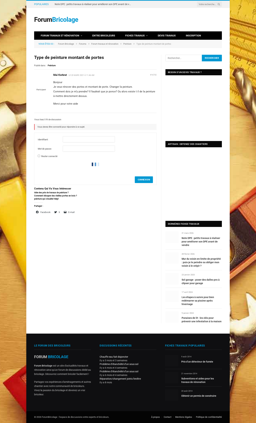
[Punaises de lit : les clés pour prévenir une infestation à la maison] (172, 317)
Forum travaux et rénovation (60, 35)
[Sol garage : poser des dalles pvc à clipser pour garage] (172, 278)
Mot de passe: (45, 148)
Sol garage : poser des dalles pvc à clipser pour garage (201, 281)
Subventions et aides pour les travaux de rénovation (197, 380)
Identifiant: (43, 139)
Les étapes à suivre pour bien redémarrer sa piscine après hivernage (198, 301)
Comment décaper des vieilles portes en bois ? (55, 196)
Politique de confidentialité (209, 417)
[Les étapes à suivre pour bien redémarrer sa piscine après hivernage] (172, 296)
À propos (155, 417)
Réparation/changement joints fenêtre (120, 378)
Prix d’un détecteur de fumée (197, 361)
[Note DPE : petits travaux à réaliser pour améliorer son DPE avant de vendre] (172, 237)
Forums (82, 44)
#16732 (153, 75)
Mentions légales (183, 417)
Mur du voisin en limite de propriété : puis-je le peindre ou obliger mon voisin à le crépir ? (94, 4)
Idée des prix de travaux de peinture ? (51, 192)
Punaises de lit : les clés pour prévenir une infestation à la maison (202, 320)
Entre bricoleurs (103, 35)
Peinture (127, 44)
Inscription (193, 35)
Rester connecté (49, 156)
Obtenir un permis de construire (198, 395)
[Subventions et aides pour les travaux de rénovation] (171, 377)
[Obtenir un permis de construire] (171, 395)
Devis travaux (167, 35)
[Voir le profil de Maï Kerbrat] (41, 86)
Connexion (144, 179)
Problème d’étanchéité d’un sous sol (119, 364)
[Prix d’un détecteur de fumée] (171, 360)
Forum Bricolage (66, 44)
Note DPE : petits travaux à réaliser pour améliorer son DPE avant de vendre (201, 241)
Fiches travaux (135, 35)
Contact (167, 417)
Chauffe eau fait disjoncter (114, 356)
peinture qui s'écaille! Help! (46, 199)
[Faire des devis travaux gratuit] (158, 26)
